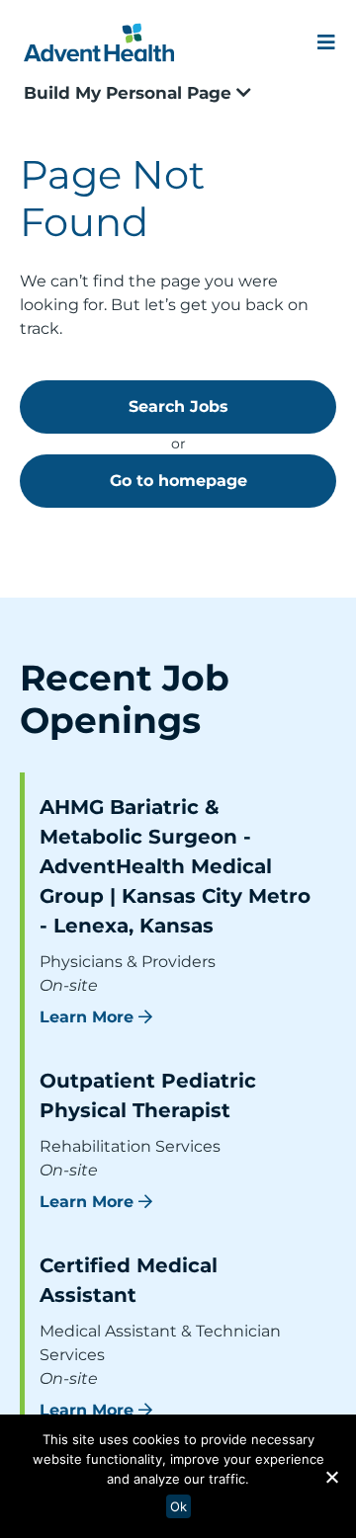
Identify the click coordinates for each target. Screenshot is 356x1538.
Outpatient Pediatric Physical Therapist (148, 1095)
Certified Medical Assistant (129, 1280)
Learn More (87, 1017)
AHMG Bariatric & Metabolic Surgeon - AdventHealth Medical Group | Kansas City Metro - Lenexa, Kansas (175, 866)
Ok (178, 1506)
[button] (331, 1477)
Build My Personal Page (130, 93)
